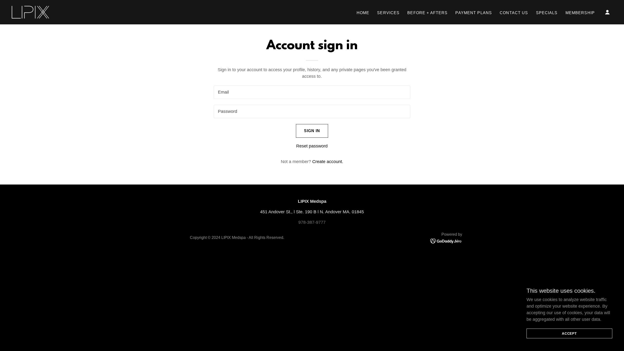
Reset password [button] (312, 146)
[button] (607, 12)
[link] (30, 12)
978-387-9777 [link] (312, 222)
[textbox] (312, 92)
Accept (569, 333)
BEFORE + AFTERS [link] (427, 13)
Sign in (312, 131)
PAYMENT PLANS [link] (473, 13)
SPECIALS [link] (547, 13)
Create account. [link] (327, 161)
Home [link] (363, 13)
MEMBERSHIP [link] (580, 13)
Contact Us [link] (514, 13)
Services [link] (388, 13)
